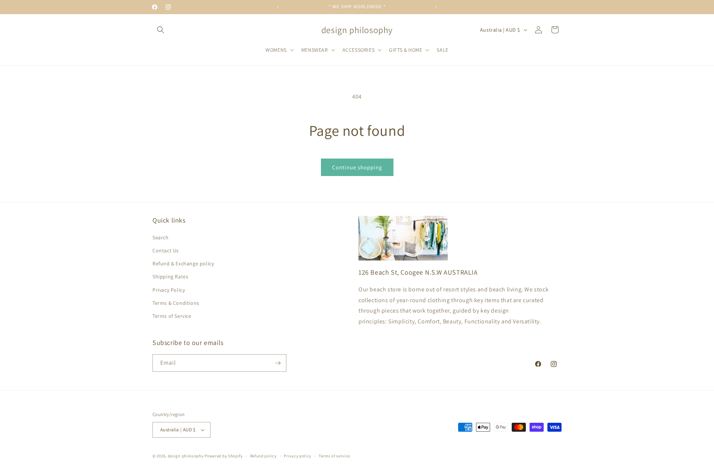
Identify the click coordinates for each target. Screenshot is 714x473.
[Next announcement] (436, 7)
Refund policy (263, 455)
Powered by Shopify (224, 455)
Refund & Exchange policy (183, 263)
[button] (160, 30)
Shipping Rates (170, 276)
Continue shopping (357, 167)
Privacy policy (297, 455)
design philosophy (186, 455)
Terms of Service (172, 316)
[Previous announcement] (278, 7)
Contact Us (165, 250)
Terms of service (334, 455)
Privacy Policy (168, 290)
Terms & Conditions (175, 303)
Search (160, 237)
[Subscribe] (278, 363)
